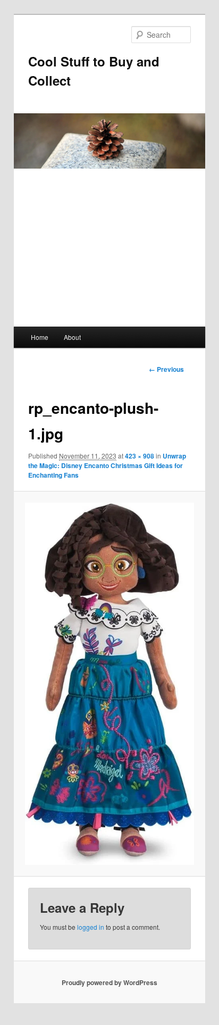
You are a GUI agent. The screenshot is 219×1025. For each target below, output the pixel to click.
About (72, 336)
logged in (90, 926)
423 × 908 (139, 456)
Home (39, 336)
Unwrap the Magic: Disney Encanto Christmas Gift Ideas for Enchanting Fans (107, 465)
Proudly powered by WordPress (109, 982)
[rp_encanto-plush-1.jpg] (109, 684)
